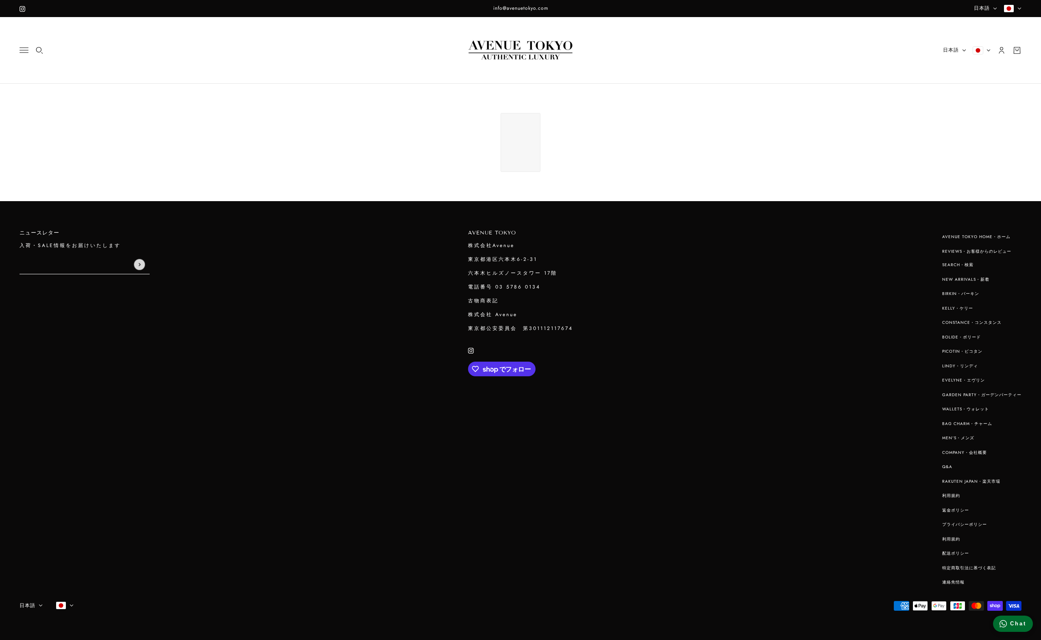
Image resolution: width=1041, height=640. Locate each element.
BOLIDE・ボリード (961, 337)
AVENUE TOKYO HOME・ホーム (976, 237)
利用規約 (951, 495)
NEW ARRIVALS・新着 (965, 279)
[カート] (1017, 50)
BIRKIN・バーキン (960, 294)
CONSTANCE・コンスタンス (972, 322)
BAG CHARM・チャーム (967, 424)
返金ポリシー (955, 510)
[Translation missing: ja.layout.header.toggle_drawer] (24, 50)
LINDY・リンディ (960, 366)
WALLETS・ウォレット (965, 409)
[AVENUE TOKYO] (520, 50)
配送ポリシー (955, 553)
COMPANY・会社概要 (964, 452)
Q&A (947, 467)
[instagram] (22, 8)
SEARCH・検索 (957, 265)
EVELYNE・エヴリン (963, 380)
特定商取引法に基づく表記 (969, 568)
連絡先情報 (953, 582)
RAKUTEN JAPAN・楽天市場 (971, 481)
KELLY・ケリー (957, 308)
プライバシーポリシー (964, 524)
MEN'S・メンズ (958, 438)
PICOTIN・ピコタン (962, 351)
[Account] (1001, 50)
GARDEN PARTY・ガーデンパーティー (981, 395)
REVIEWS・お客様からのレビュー (976, 251)
